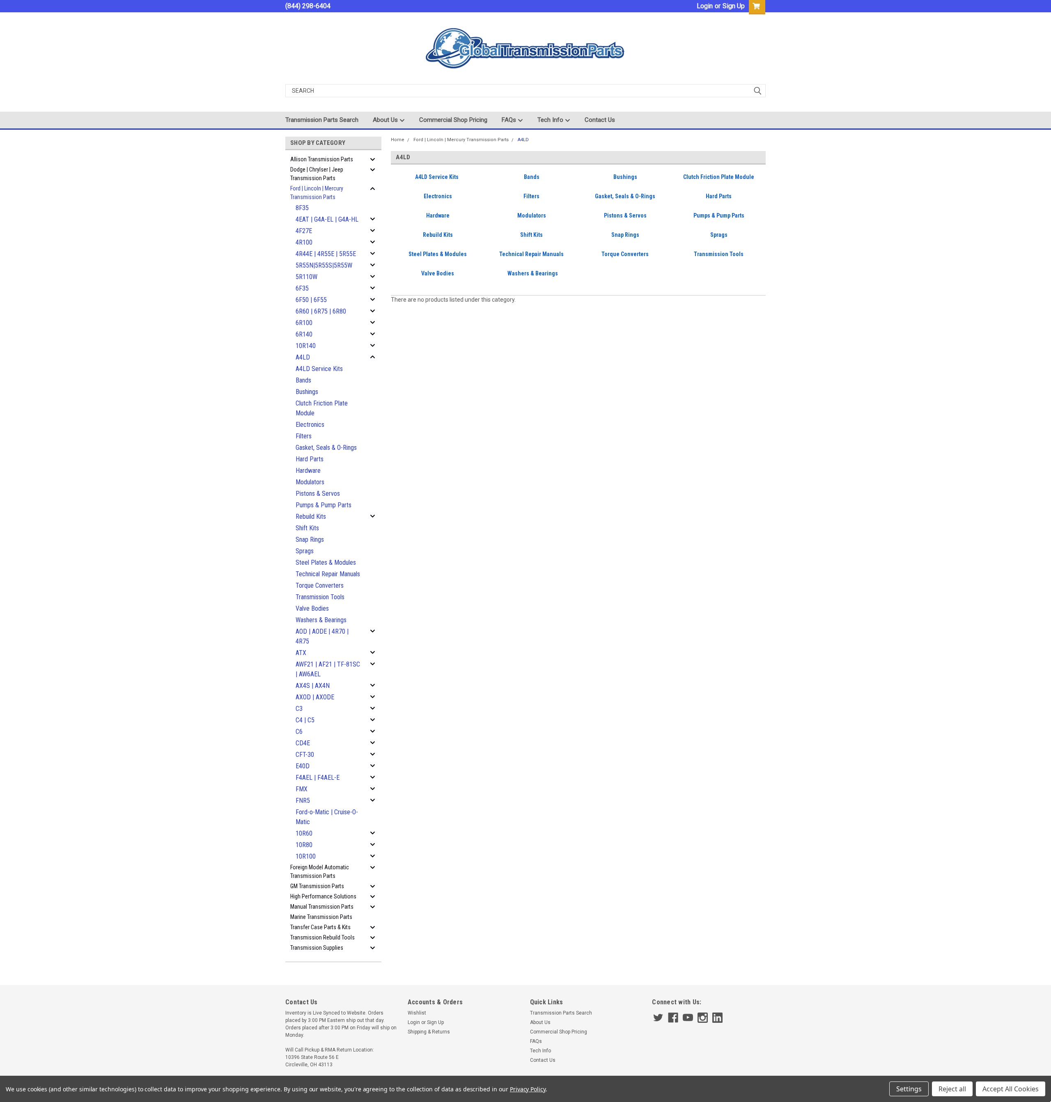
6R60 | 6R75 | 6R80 (321, 311)
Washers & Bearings (321, 620)
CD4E (303, 743)
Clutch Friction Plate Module (322, 408)
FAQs (510, 120)
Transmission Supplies (316, 947)
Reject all (952, 1088)
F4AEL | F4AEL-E (318, 777)
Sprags (305, 551)
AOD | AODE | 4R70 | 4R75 (322, 636)
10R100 (306, 856)
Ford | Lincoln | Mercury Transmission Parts (316, 192)
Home (397, 139)
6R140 (304, 334)
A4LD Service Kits (319, 369)
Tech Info (551, 120)
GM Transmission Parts (317, 886)
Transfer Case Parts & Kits (320, 927)
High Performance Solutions (323, 896)
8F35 (302, 208)
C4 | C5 (305, 720)
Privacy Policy (528, 1089)
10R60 (304, 833)
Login (705, 6)
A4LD (303, 357)
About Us (386, 120)
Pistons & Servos (318, 493)
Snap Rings (310, 539)
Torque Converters (320, 585)
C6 (299, 731)
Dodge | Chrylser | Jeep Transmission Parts (316, 173)
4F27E (304, 231)
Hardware (308, 470)
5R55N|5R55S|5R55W (324, 265)
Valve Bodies (312, 608)
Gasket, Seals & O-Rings (326, 447)
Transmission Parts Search (321, 120)
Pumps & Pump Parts (323, 505)
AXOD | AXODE (315, 697)
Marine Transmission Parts (321, 917)
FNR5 (303, 800)
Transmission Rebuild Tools (322, 937)
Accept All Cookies (1010, 1088)
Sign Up (734, 6)
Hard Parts (310, 459)
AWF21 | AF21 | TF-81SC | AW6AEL (328, 669)
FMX (301, 789)
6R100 (304, 323)
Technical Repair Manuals (328, 574)
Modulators (310, 482)
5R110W (306, 277)
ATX (301, 653)
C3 (299, 709)
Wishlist (417, 1013)
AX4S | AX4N (313, 686)
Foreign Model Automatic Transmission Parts (319, 871)
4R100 (304, 242)
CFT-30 (305, 754)
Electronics (310, 424)
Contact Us (600, 120)
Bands (303, 380)
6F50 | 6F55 (311, 300)
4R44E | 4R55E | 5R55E (326, 254)
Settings (909, 1088)
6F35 (302, 288)
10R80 (304, 845)
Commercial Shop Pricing (453, 120)
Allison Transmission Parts (321, 159)
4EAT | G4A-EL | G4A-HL (327, 219)
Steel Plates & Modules (326, 562)
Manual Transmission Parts (321, 906)
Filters (304, 436)
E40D (303, 766)
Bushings (307, 392)
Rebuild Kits (311, 516)
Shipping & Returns (429, 1032)
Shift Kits (307, 528)
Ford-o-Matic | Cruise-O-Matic (327, 817)
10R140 (306, 346)
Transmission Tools (320, 597)
